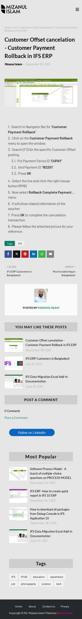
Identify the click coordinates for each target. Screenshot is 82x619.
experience (56, 576)
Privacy (65, 606)
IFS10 (24, 576)
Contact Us (48, 606)
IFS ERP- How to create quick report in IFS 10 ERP (49, 493)
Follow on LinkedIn (32, 433)
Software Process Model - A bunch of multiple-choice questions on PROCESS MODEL (51, 473)
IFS (16, 27)
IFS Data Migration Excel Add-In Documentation (47, 379)
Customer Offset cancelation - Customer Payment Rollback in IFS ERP (51, 343)
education (39, 576)
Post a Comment (16, 417)
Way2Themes (65, 612)
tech (58, 583)
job (13, 583)
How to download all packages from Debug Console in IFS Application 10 (49, 514)
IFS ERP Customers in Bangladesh (47, 358)
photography (28, 583)
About (32, 606)
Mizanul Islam (13, 64)
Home (8, 27)
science (46, 583)
